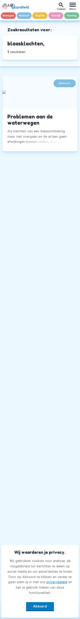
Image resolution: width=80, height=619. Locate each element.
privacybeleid (56, 582)
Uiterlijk (56, 15)
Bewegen (8, 15)
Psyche (40, 15)
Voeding (72, 15)
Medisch (24, 15)
